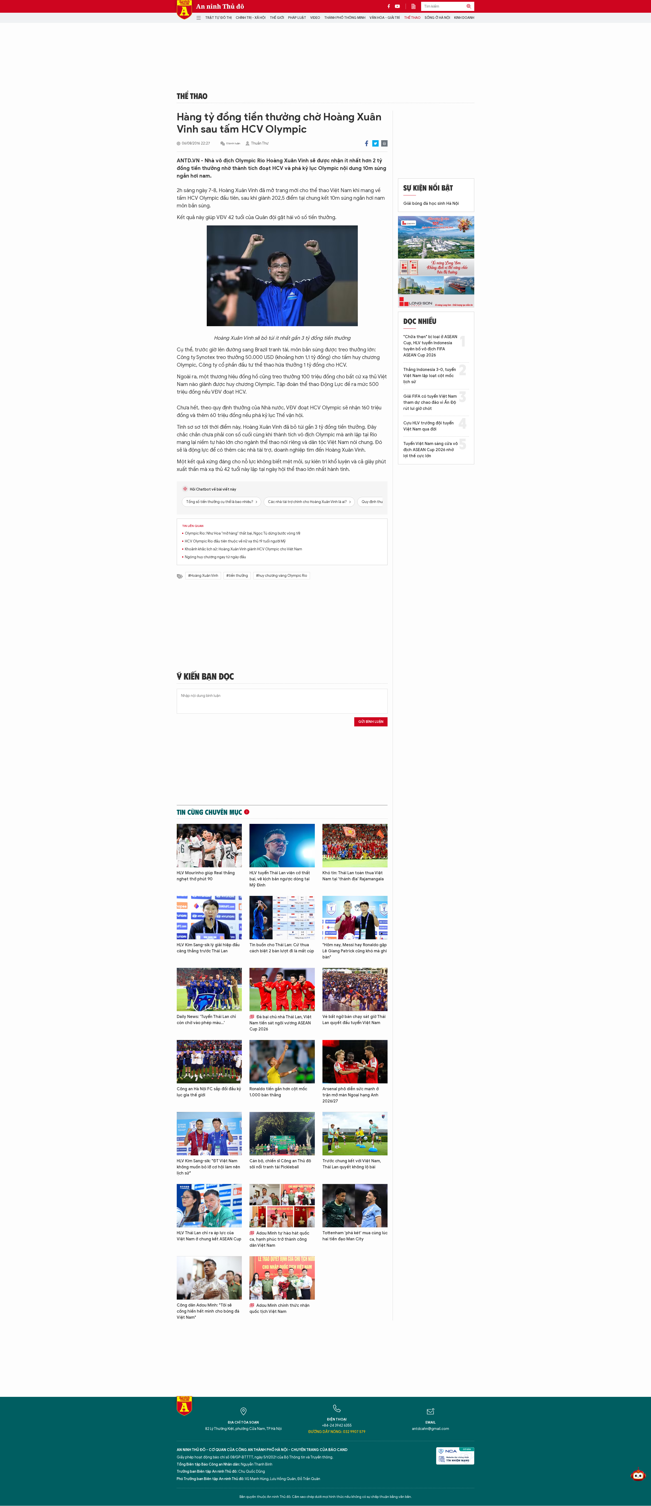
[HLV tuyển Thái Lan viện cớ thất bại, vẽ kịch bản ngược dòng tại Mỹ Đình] (282, 845)
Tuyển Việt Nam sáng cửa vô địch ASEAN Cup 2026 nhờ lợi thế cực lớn (430, 449)
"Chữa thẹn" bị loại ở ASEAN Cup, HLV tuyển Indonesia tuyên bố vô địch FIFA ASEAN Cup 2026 (430, 346)
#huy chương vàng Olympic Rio (281, 575)
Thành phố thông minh (344, 18)
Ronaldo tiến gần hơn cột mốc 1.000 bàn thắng (278, 1092)
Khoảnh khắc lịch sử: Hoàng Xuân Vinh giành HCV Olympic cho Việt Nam (243, 549)
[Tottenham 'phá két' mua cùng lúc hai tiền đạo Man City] (355, 1205)
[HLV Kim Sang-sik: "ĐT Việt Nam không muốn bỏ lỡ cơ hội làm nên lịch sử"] (209, 1133)
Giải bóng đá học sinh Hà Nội (431, 203)
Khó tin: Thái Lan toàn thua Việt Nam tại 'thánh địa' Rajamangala (353, 876)
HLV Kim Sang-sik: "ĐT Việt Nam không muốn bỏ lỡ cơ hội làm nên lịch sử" (208, 1167)
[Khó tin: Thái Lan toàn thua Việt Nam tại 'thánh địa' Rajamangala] (355, 845)
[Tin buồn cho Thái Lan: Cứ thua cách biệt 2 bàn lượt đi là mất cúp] (282, 917)
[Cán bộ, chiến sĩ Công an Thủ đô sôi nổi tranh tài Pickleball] (282, 1133)
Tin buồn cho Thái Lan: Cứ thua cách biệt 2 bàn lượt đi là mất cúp (281, 948)
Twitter (375, 143)
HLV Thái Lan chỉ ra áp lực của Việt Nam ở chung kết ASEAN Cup (209, 1236)
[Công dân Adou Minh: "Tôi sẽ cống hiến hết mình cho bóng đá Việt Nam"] (209, 1278)
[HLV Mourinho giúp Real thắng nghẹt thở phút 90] (209, 845)
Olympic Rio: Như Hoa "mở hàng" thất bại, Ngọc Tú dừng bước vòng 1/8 (242, 533)
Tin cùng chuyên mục (209, 811)
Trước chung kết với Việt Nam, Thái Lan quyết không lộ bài (351, 1164)
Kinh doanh (464, 18)
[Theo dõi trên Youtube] (397, 6)
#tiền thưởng (237, 575)
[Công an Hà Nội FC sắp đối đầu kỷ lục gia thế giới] (209, 1061)
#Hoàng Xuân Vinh (203, 575)
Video (315, 18)
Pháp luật (297, 18)
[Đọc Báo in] (416, 6)
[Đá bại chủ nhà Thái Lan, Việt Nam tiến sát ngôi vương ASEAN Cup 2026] (282, 989)
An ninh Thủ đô (220, 6)
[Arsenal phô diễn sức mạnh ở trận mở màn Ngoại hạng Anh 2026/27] (355, 1061)
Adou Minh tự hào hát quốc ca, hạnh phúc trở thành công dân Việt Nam (279, 1239)
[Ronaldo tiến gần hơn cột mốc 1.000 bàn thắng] (282, 1061)
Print (384, 143)
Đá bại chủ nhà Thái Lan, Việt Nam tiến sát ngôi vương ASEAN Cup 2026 (280, 1023)
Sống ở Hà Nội (437, 18)
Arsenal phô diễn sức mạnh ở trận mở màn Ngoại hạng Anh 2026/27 (350, 1095)
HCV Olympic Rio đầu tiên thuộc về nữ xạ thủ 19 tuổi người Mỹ (235, 541)
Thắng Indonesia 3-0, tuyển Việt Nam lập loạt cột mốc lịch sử (429, 375)
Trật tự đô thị (218, 18)
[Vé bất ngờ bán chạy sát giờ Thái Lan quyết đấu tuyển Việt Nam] (355, 989)
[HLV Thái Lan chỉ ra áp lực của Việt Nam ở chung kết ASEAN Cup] (209, 1205)
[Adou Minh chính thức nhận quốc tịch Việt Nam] (282, 1278)
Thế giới (277, 18)
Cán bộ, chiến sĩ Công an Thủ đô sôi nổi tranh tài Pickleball (280, 1164)
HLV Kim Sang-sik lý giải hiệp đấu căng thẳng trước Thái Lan (208, 948)
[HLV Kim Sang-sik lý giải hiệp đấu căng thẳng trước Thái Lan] (209, 917)
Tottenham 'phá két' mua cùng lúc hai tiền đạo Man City (355, 1236)
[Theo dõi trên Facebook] (390, 6)
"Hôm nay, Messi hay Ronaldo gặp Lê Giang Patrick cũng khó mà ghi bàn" (354, 951)
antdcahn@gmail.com (430, 1429)
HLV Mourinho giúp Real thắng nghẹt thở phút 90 (206, 876)
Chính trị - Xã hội (250, 18)
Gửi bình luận (370, 722)
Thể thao (412, 18)
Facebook (366, 143)
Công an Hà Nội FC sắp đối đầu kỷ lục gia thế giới (209, 1092)
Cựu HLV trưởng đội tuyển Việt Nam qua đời (428, 426)
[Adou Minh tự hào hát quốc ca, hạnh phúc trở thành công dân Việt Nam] (282, 1205)
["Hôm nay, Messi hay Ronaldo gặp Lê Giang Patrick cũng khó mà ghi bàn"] (355, 917)
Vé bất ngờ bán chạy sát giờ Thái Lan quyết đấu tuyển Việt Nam (354, 1019)
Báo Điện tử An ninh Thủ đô (184, 10)
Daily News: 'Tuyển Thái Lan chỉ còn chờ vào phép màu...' (206, 1019)
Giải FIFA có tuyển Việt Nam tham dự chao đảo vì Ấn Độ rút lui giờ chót (430, 402)
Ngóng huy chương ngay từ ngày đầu (215, 557)
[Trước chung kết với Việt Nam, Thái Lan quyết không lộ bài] (355, 1133)
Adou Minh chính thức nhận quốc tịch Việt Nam (279, 1308)
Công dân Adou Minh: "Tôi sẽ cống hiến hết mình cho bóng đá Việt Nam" (208, 1311)
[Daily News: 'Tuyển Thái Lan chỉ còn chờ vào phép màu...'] (209, 989)
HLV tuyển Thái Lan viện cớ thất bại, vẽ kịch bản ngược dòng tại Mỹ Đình (279, 879)
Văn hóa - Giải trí (384, 18)
